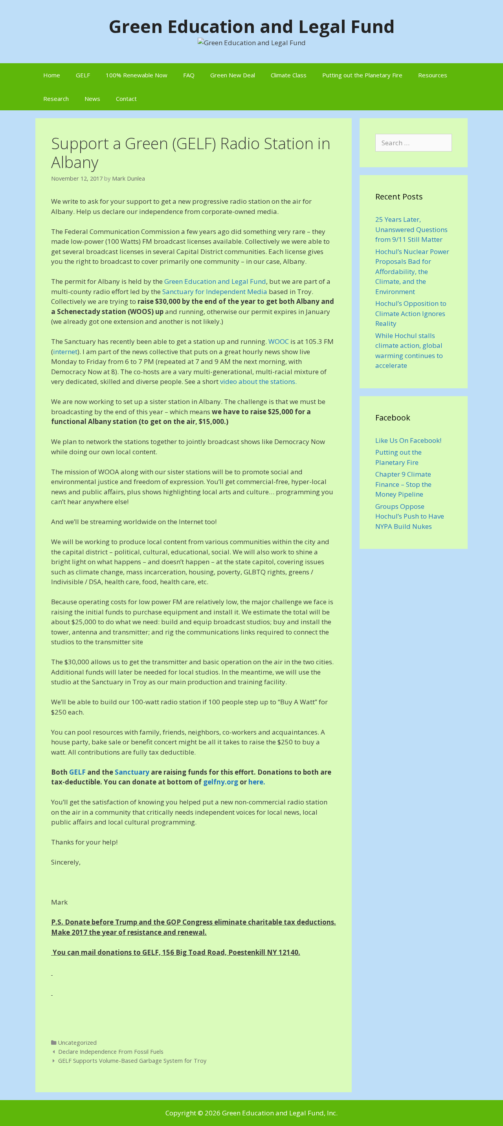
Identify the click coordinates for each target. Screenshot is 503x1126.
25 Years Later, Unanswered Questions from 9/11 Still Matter (411, 229)
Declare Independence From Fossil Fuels (110, 1051)
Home (51, 75)
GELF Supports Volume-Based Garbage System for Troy (132, 1060)
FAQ (189, 75)
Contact (126, 98)
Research (56, 98)
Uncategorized (77, 1042)
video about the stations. (258, 381)
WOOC (278, 341)
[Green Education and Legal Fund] (252, 41)
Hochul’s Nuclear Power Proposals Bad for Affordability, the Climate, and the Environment (412, 271)
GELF (83, 75)
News (92, 98)
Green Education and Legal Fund (251, 26)
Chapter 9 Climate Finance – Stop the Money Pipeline (403, 484)
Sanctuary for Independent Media (214, 291)
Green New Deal (232, 75)
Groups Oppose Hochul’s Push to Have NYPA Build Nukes (409, 516)
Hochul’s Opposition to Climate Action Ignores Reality (410, 313)
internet (65, 351)
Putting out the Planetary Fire (362, 75)
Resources (432, 75)
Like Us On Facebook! (408, 440)
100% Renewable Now (136, 75)
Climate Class (289, 75)
